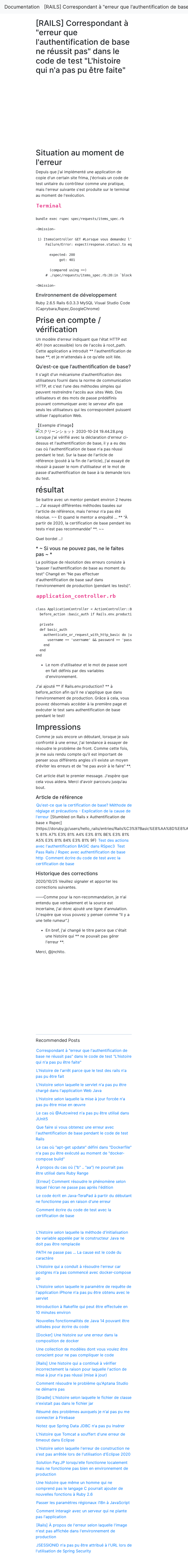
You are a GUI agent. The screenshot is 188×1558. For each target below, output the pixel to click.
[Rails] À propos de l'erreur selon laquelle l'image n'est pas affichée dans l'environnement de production (81, 1531)
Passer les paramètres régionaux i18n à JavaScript (83, 1502)
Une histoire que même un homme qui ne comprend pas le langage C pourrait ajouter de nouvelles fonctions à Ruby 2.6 (79, 1488)
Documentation (22, 7)
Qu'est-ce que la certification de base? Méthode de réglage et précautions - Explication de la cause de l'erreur (84, 811)
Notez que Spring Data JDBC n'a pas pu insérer (80, 1425)
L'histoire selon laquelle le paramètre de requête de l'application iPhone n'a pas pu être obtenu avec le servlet (83, 1292)
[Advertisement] (152, 385)
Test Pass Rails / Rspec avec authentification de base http (80, 852)
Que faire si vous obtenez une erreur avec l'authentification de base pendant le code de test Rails (82, 1133)
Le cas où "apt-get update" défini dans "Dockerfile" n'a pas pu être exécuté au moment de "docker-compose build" (83, 1153)
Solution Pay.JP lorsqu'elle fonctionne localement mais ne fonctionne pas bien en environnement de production (82, 1468)
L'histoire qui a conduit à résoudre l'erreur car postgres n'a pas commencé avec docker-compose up (83, 1272)
